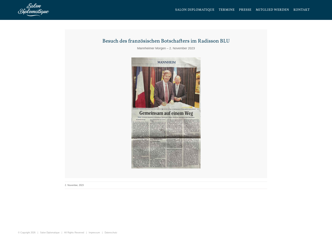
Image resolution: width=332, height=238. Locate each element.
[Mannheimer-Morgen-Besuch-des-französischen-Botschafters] (166, 59)
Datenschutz (111, 232)
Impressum (94, 232)
